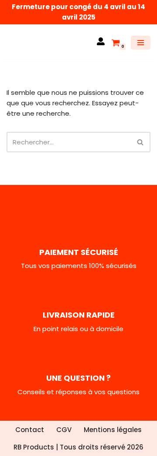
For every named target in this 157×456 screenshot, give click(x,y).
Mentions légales (113, 429)
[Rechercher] (140, 142)
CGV (64, 429)
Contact (29, 429)
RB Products (34, 447)
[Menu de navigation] (140, 43)
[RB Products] (33, 42)
